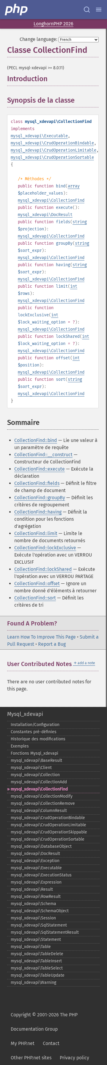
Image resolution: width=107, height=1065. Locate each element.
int (73, 286)
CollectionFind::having (38, 512)
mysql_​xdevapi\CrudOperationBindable (48, 817)
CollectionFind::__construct (43, 454)
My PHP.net (22, 1043)
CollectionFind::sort (35, 598)
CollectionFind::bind (35, 440)
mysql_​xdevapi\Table (31, 946)
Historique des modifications (38, 739)
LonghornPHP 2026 (53, 24)
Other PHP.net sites (31, 1058)
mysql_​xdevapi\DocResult (35, 853)
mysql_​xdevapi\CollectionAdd (39, 782)
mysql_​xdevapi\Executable (36, 867)
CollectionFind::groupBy (39, 497)
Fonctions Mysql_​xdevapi (34, 753)
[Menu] (99, 10)
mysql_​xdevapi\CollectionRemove (43, 803)
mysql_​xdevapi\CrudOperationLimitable (48, 824)
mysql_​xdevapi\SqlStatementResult (45, 932)
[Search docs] (87, 10)
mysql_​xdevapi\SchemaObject (40, 910)
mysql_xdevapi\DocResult (45, 214)
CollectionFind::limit (35, 533)
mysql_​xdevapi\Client (31, 767)
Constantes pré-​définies (33, 731)
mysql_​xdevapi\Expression (36, 882)
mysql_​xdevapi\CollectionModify (42, 796)
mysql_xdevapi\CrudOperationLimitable (53, 150)
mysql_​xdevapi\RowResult (36, 896)
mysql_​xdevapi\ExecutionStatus (41, 875)
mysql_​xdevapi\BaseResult (36, 760)
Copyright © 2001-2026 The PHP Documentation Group (44, 1022)
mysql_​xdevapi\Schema (33, 903)
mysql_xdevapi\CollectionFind (51, 200)
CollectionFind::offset (37, 583)
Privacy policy (74, 1058)
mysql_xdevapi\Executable (39, 135)
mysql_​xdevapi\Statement (36, 939)
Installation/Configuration (35, 724)
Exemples (20, 746)
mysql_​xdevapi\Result (32, 889)
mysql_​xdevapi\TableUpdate (37, 975)
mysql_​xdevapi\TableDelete (37, 953)
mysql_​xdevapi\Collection (35, 774)
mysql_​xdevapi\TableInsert (36, 961)
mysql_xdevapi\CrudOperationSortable (52, 157)
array (74, 186)
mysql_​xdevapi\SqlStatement (39, 925)
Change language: (38, 39)
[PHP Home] (17, 9)
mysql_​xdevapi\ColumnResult (39, 810)
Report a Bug (52, 644)
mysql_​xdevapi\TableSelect (37, 968)
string (80, 221)
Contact (51, 1043)
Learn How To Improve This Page (41, 637)
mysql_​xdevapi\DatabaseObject (41, 846)
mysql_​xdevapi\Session (33, 918)
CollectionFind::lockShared (43, 569)
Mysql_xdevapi (25, 714)
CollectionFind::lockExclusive (45, 548)
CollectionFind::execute (39, 469)
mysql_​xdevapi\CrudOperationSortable (47, 839)
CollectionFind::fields (36, 483)
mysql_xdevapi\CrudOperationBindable (52, 143)
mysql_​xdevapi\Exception (35, 860)
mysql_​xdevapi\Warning (33, 982)
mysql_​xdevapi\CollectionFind (39, 789)
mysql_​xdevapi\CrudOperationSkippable (49, 832)
